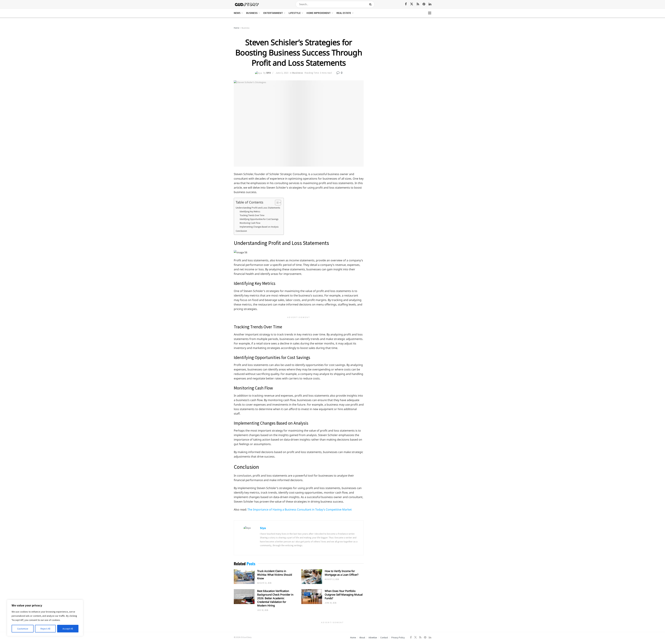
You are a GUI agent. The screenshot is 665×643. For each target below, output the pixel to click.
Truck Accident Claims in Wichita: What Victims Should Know (274, 574)
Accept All (68, 628)
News (237, 13)
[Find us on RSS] (418, 4)
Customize (22, 628)
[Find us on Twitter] (411, 4)
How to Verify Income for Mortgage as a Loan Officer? (341, 572)
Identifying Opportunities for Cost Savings (259, 219)
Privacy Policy (398, 637)
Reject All (45, 628)
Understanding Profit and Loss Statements (258, 207)
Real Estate (343, 13)
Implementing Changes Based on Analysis (259, 226)
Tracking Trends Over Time (252, 215)
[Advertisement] (401, 52)
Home (236, 27)
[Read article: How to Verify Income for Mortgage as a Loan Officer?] (311, 576)
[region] (45, 618)
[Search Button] (371, 4)
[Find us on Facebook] (406, 4)
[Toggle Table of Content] (276, 203)
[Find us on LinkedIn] (430, 4)
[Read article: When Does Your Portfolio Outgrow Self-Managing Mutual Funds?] (311, 596)
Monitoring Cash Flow (250, 222)
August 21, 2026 (264, 583)
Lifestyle (295, 13)
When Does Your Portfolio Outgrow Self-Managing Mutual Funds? (344, 594)
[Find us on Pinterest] (424, 4)
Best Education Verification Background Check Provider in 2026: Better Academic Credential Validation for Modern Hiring (275, 598)
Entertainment (273, 13)
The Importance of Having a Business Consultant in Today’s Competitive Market (299, 509)
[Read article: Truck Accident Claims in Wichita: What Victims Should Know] (244, 576)
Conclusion (241, 230)
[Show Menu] (429, 13)
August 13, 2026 (332, 579)
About (362, 637)
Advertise (373, 637)
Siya (268, 72)
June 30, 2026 (330, 603)
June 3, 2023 (282, 72)
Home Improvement (319, 13)
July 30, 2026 (262, 610)
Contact (384, 637)
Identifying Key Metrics (250, 211)
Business (252, 13)
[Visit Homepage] (247, 4)
